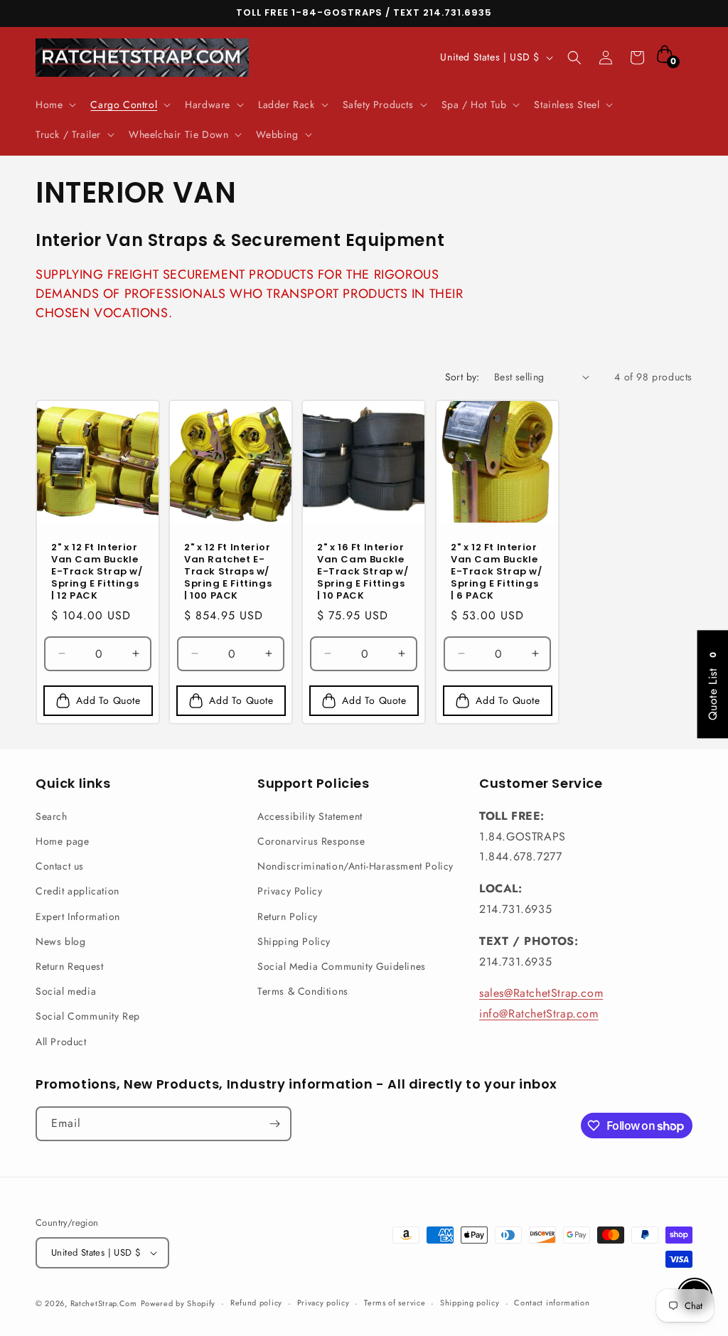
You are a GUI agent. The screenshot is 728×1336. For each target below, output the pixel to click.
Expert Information (78, 916)
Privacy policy (323, 1302)
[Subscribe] (274, 1123)
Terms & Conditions (302, 991)
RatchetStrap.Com (103, 1303)
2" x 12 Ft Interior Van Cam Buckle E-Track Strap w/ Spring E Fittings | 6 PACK (496, 572)
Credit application (77, 891)
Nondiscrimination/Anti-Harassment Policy (355, 866)
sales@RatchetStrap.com (541, 993)
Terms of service (394, 1302)
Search (52, 816)
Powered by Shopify (178, 1303)
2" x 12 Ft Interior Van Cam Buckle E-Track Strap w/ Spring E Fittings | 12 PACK (97, 572)
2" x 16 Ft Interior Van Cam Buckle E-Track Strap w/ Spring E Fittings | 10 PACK (363, 572)
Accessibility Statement (310, 816)
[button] (54, 104)
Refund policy (256, 1302)
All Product (61, 1042)
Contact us (60, 866)
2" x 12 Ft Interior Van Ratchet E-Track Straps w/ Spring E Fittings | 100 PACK (228, 572)
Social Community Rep (88, 1016)
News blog (60, 941)
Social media (66, 991)
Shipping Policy (294, 941)
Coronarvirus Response (311, 841)
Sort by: (462, 377)
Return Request (69, 966)
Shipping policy (470, 1302)
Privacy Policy (289, 891)
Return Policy (287, 916)
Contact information (551, 1302)
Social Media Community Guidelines (341, 966)
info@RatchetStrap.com (539, 1013)
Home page (62, 841)
